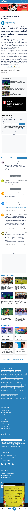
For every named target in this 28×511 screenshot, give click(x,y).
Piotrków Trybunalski (7, 371)
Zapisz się (22, 124)
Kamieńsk (9, 385)
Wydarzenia (9, 13)
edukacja (3, 377)
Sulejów (17, 374)
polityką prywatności (19, 444)
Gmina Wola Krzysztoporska (9, 395)
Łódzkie (21, 390)
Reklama (4, 417)
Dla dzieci (17, 327)
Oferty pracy (5, 421)
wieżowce (11, 70)
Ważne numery (5, 410)
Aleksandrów (5, 390)
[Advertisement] (11, 144)
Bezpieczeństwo (5, 379)
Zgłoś (14, 172)
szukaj (24, 486)
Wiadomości (16, 13)
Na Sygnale (4, 374)
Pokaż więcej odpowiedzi (16, 176)
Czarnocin (4, 387)
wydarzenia (17, 385)
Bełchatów (15, 377)
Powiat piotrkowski (6, 382)
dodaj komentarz (22, 158)
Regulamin (4, 414)
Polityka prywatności (7, 412)
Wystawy (3, 327)
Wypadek (23, 374)
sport (13, 379)
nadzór (17, 70)
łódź (23, 385)
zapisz (24, 440)
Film (16, 342)
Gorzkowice (14, 390)
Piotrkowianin (19, 387)
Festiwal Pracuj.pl (6, 428)
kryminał (16, 398)
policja (11, 374)
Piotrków (4, 70)
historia (22, 398)
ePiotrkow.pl (3, 13)
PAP (9, 377)
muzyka (3, 385)
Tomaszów (4, 401)
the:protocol (5, 426)
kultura (11, 387)
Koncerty (3, 342)
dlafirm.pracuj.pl (6, 424)
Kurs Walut (4, 419)
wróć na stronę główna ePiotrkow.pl (14, 359)
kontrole (4, 73)
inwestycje (20, 379)
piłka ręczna (17, 382)
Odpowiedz (8, 172)
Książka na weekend (6, 393)
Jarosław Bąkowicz (6, 398)
